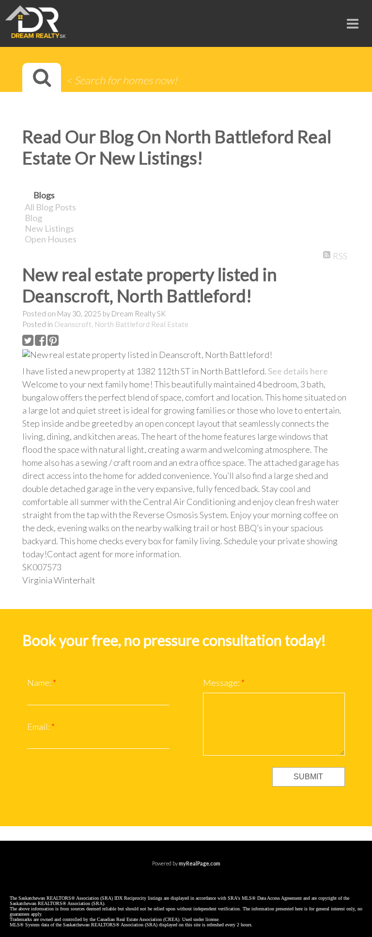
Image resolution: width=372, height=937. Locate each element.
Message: (222, 682)
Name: (40, 682)
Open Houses (51, 239)
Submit (308, 777)
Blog (33, 217)
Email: (39, 726)
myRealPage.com (199, 863)
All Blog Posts (50, 207)
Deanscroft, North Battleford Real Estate (121, 324)
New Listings (49, 228)
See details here (298, 371)
